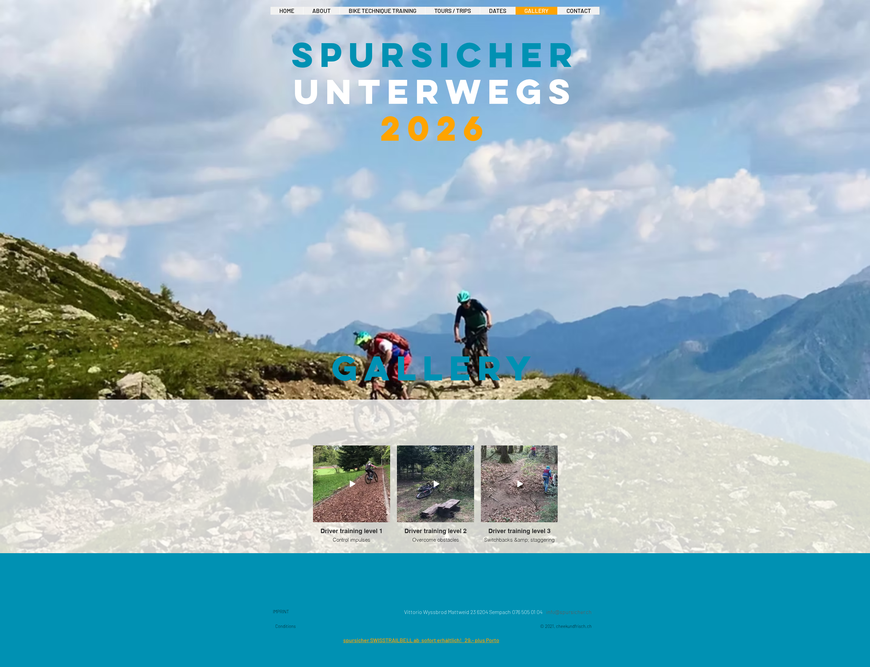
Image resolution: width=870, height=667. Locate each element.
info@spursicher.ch (569, 612)
